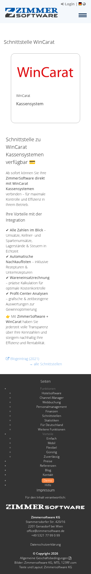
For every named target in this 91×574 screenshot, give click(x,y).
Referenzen (48, 465)
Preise (47, 461)
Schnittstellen (51, 416)
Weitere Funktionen (51, 429)
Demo (48, 480)
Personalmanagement (51, 407)
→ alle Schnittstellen (45, 364)
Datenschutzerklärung (45, 544)
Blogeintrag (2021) (24, 358)
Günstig (51, 452)
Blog (48, 470)
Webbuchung (51, 402)
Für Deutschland (51, 425)
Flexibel (51, 447)
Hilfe (48, 485)
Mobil (51, 443)
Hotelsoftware (51, 393)
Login (69, 4)
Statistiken (51, 420)
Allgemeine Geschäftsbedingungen (44, 558)
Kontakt (48, 475)
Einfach (52, 438)
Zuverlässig (51, 456)
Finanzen (52, 411)
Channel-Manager (52, 398)
